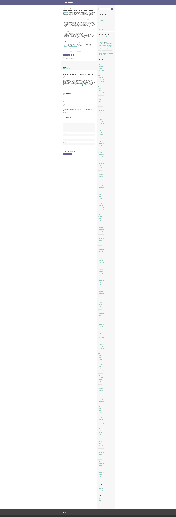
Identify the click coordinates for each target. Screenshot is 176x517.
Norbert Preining (101, 45)
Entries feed (100, 500)
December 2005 (101, 395)
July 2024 (100, 64)
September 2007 (101, 348)
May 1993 (100, 476)
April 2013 (100, 247)
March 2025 (100, 61)
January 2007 (100, 366)
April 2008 (100, 335)
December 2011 (101, 262)
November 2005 (101, 397)
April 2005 (100, 412)
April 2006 (100, 386)
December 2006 (101, 368)
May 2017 (100, 150)
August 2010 (100, 282)
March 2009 (100, 311)
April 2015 (100, 198)
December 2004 (101, 421)
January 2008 (100, 339)
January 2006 (100, 392)
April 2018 (100, 132)
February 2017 (101, 154)
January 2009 (100, 315)
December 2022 (101, 72)
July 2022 (100, 75)
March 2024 (100, 66)
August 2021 (100, 83)
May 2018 (100, 130)
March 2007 (100, 361)
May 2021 (100, 90)
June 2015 (100, 194)
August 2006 (100, 377)
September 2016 (101, 163)
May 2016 (100, 169)
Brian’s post (79, 50)
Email (64, 138)
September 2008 (101, 324)
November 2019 (101, 108)
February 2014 (101, 229)
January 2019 (100, 117)
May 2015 (100, 196)
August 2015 (100, 189)
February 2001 (101, 445)
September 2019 (101, 110)
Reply (64, 90)
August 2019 (100, 112)
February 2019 (101, 114)
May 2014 (100, 222)
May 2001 (100, 443)
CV (97, 2)
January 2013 (100, 251)
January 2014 (100, 231)
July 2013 (100, 240)
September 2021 (101, 81)
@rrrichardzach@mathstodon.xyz (69, 512)
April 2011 (100, 267)
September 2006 (101, 375)
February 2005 (101, 417)
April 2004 (100, 436)
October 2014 (100, 211)
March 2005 (100, 414)
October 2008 (100, 322)
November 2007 (101, 344)
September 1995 (101, 461)
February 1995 (101, 463)
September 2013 (101, 238)
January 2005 (100, 419)
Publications (100, 488)
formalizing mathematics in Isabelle (70, 46)
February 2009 (101, 313)
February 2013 (101, 249)
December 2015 (101, 181)
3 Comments (73, 58)
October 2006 (100, 372)
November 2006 (101, 370)
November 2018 (101, 119)
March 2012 (100, 256)
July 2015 (100, 192)
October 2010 (100, 278)
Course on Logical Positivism (70, 63)
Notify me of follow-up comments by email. (71, 149)
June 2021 (100, 88)
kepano (99, 53)
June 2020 (100, 99)
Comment (65, 122)
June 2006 (100, 381)
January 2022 (100, 77)
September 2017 (101, 143)
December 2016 (101, 158)
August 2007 (100, 350)
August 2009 (100, 300)
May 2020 (100, 101)
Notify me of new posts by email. (69, 151)
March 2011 (100, 269)
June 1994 (100, 465)
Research (106, 2)
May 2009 (100, 306)
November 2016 (101, 161)
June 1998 (100, 456)
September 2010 (101, 280)
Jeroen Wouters (101, 42)
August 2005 (100, 403)
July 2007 (100, 353)
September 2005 (101, 401)
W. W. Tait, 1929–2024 (102, 22)
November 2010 (101, 275)
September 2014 (101, 214)
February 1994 (101, 467)
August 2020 (100, 97)
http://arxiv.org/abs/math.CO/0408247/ (82, 84)
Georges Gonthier (66, 12)
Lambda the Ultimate (69, 48)
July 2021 (100, 86)
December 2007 (101, 342)
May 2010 (100, 286)
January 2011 (100, 273)
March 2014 (100, 227)
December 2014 (101, 207)
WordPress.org (101, 504)
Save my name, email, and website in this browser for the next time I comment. (77, 146)
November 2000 (101, 447)
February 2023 (101, 70)
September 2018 (101, 123)
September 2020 (101, 94)
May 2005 (100, 410)
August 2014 (100, 216)
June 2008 (100, 331)
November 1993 (101, 470)
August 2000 (100, 450)
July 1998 (100, 454)
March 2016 (100, 174)
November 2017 (101, 139)
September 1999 (101, 452)
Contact (111, 2)
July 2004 (100, 430)
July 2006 (100, 379)
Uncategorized (68, 58)
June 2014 (100, 220)
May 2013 (100, 244)
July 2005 (100, 406)
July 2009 (100, 302)
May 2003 (100, 441)
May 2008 (100, 333)
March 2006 (100, 388)
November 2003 (101, 439)
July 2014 (100, 218)
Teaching (101, 2)
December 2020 (101, 92)
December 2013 (101, 233)
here (71, 50)
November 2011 (101, 264)
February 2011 (101, 271)
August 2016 (100, 165)
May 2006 (100, 383)
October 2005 (100, 399)
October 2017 (100, 141)
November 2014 (101, 209)
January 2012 (100, 260)
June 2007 (100, 355)
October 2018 (100, 121)
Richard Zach (68, 2)
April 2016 (100, 172)
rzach (69, 8)
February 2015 (101, 203)
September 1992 (101, 478)
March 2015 (100, 200)
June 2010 (100, 284)
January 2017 (100, 156)
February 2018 (101, 136)
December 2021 (101, 79)
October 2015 (100, 185)
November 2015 (101, 183)
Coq (88, 18)
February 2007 (101, 364)
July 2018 (100, 125)
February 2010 (101, 293)
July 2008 (100, 328)
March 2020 (100, 103)
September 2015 (101, 187)
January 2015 (100, 205)
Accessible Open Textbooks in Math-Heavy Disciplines (105, 39)
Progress (100, 486)
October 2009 (100, 295)
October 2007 (100, 346)
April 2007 (100, 359)
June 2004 (100, 432)
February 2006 (101, 390)
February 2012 (101, 258)
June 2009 (100, 304)
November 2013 (101, 236)
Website (64, 142)
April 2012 (100, 253)
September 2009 (101, 297)
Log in (99, 498)
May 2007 (100, 357)
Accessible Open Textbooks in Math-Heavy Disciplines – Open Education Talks (105, 37)
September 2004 (101, 428)
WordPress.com (96, 516)
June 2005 (100, 408)
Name (64, 133)
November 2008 (101, 320)
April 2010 (100, 289)
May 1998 (100, 458)
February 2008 (101, 337)
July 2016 (100, 167)
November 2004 (101, 423)
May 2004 (100, 434)
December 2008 (101, 317)
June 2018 (100, 128)
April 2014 (100, 225)
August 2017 (100, 145)
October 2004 (100, 425)
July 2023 (100, 68)
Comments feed (101, 502)
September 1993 (101, 472)
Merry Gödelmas (67, 68)
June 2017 (100, 147)
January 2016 (100, 178)
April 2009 (100, 308)
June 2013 (100, 242)
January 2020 (100, 105)
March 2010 (100, 291)
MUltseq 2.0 (100, 20)
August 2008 (100, 326)
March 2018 (100, 134)
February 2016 (101, 176)
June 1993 (100, 474)
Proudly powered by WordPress (82, 516)
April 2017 (100, 152)
